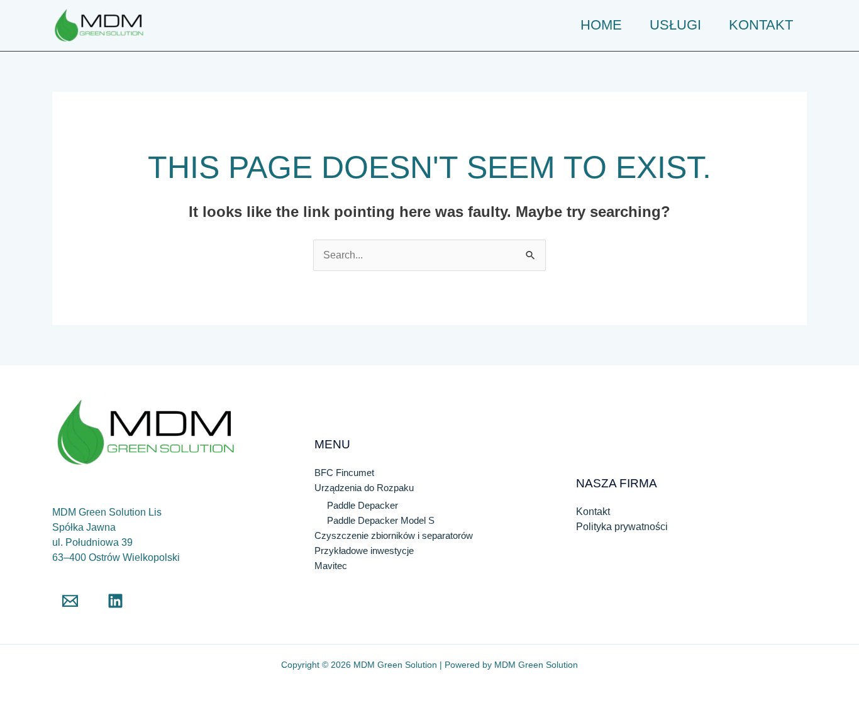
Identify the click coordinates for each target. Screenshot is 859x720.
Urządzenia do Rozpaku (364, 487)
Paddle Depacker (362, 505)
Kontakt (593, 511)
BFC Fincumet (344, 472)
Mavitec (330, 565)
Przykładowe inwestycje (364, 550)
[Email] (70, 601)
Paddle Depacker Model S (382, 520)
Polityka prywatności (622, 526)
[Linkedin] (115, 601)
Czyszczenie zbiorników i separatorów (393, 535)
